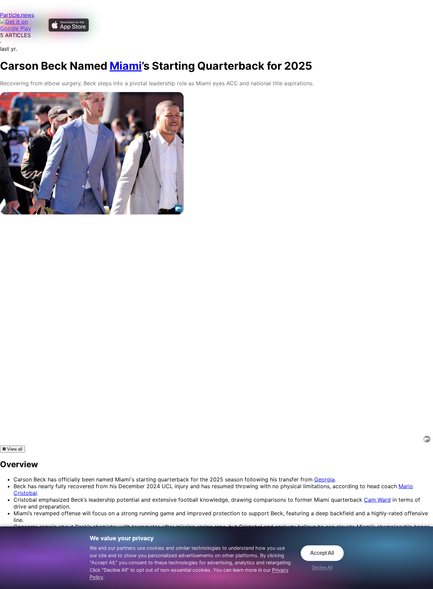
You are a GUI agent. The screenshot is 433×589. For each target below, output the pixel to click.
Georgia (324, 479)
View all (14, 449)
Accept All (322, 553)
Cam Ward (377, 499)
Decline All (322, 567)
